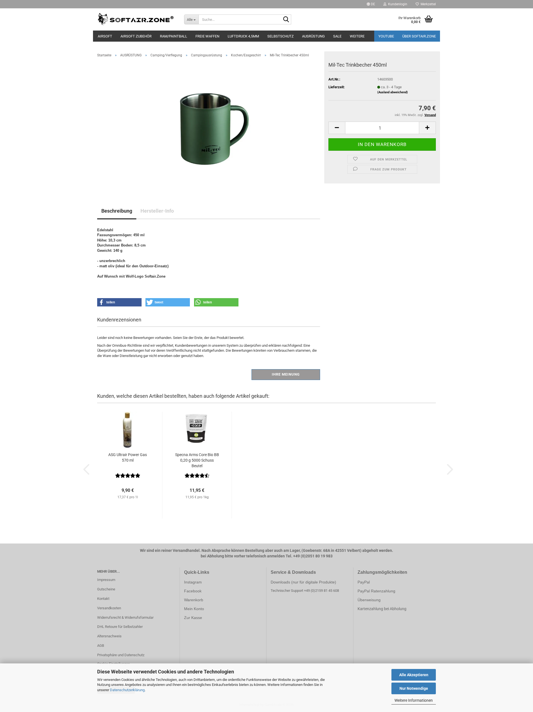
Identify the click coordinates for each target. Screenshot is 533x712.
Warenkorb (193, 600)
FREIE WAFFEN (207, 36)
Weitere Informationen (413, 700)
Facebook (193, 591)
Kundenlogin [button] (396, 4)
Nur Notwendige (413, 688)
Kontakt (103, 599)
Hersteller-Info (157, 211)
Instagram (193, 582)
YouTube (386, 36)
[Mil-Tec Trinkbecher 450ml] (209, 124)
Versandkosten (109, 608)
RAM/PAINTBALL (173, 36)
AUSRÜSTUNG (313, 36)
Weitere (357, 36)
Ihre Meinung (286, 374)
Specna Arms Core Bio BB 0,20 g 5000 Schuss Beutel (197, 460)
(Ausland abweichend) (392, 92)
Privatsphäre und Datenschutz (120, 655)
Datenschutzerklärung (127, 690)
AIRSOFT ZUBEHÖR (136, 36)
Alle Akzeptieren (413, 675)
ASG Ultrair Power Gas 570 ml (127, 457)
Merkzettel (427, 4)
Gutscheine (106, 589)
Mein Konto (194, 609)
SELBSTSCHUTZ (280, 36)
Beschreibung (116, 211)
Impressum (106, 580)
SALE (337, 36)
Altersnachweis (109, 636)
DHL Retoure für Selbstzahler (120, 627)
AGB (100, 645)
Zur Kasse (193, 617)
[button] (371, 4)
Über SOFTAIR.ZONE (419, 36)
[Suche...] (286, 20)
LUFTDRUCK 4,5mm (243, 36)
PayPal (364, 582)
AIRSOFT (105, 36)
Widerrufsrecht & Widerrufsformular (125, 617)
